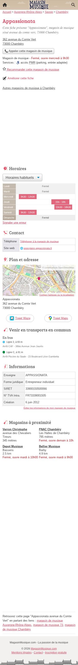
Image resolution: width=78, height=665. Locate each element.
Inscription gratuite (56, 652)
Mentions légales (21, 652)
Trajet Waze (22, 318)
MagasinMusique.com (44, 648)
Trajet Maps (60, 318)
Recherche (73, 5)
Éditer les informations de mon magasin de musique (49, 408)
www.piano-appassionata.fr (38, 248)
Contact (38, 652)
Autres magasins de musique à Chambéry (29, 88)
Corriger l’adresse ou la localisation (56, 295)
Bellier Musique (49, 446)
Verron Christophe (15, 429)
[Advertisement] (39, 571)
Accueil (5, 5)
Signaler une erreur (14, 222)
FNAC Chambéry (50, 429)
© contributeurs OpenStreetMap (58, 267)
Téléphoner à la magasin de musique (39, 241)
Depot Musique (13, 446)
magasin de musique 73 (48, 625)
